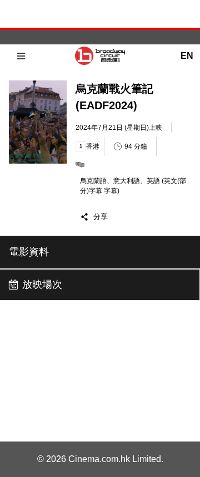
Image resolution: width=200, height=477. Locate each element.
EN (187, 55)
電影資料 (29, 251)
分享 (100, 216)
